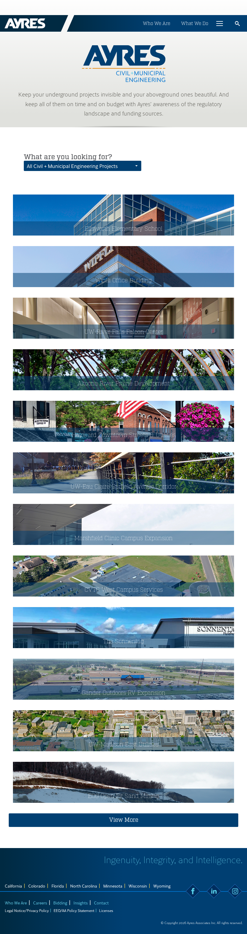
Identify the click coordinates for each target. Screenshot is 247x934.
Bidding (60, 902)
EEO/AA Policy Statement (74, 910)
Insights (80, 902)
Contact (101, 902)
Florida (58, 885)
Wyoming (161, 885)
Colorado (36, 885)
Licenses (106, 910)
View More (123, 820)
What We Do (194, 23)
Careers (40, 902)
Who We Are (156, 23)
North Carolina (83, 885)
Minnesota (112, 885)
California (13, 885)
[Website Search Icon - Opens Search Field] (237, 23)
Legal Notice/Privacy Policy (27, 910)
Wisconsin (138, 885)
